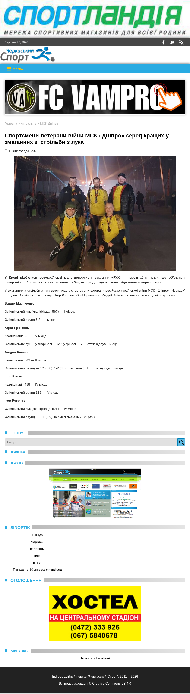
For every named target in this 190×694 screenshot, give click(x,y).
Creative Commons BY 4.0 (111, 683)
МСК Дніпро (49, 123)
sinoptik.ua (54, 569)
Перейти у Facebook (95, 658)
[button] (18, 68)
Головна (11, 123)
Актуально (28, 123)
